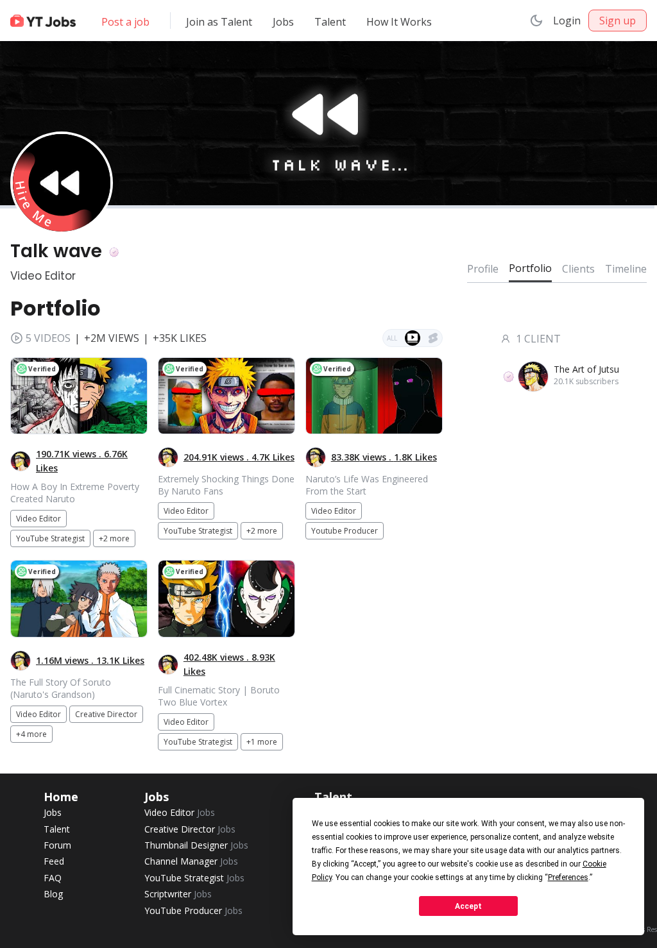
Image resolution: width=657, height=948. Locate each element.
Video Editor (179, 812)
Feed (54, 861)
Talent (330, 22)
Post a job (125, 22)
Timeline (626, 269)
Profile (483, 269)
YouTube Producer (193, 910)
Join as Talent (219, 22)
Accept (468, 906)
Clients (578, 269)
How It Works (399, 22)
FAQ (53, 878)
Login (567, 20)
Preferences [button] (568, 877)
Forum (57, 845)
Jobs (283, 22)
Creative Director (189, 829)
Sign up (617, 20)
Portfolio (530, 268)
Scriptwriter (178, 894)
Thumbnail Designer (196, 845)
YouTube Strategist (194, 878)
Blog (53, 894)
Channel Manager (191, 861)
